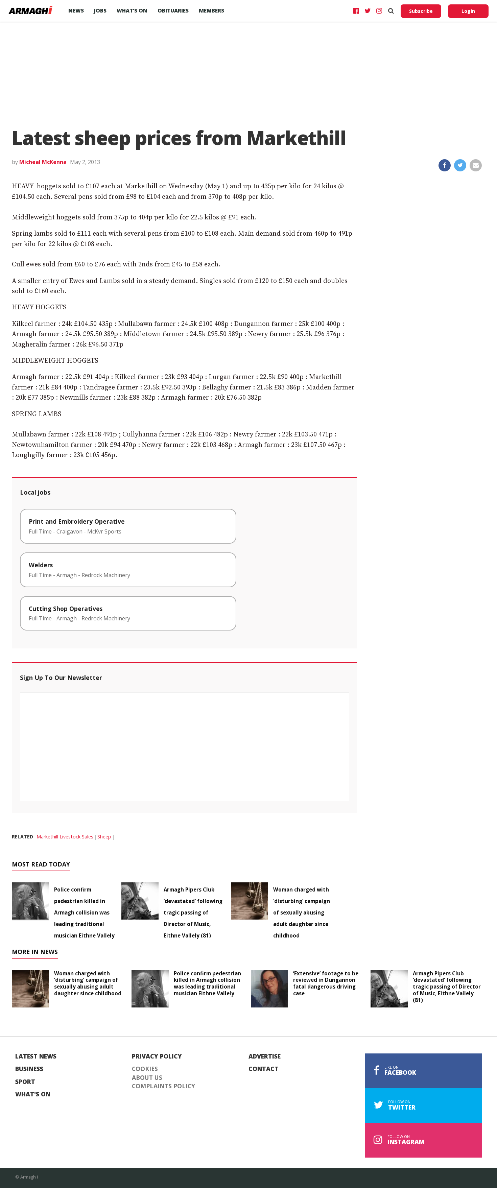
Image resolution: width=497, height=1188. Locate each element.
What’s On (132, 10)
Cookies (145, 1069)
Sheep (104, 836)
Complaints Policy (163, 1086)
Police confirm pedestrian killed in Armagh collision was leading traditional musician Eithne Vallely (84, 912)
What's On (32, 1094)
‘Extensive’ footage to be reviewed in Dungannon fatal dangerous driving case (325, 983)
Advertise (265, 1056)
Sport (25, 1082)
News (76, 10)
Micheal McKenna (43, 162)
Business (29, 1069)
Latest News (35, 1056)
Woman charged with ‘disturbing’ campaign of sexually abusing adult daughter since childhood (301, 912)
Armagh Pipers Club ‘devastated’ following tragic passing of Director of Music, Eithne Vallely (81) (193, 912)
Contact (264, 1069)
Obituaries (173, 10)
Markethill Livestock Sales (65, 836)
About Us (147, 1078)
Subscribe (421, 11)
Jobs (100, 10)
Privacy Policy (157, 1056)
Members (211, 10)
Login (468, 11)
